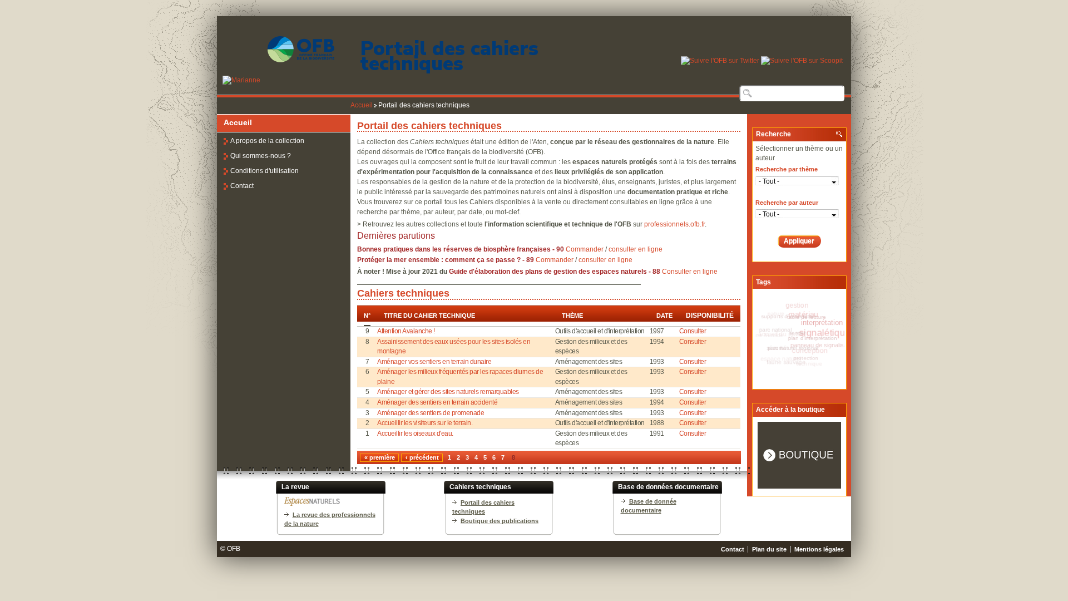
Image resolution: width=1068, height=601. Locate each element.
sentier (803, 330)
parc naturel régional (797, 345)
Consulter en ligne (690, 271)
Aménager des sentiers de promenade (430, 413)
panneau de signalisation (824, 348)
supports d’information (793, 315)
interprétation (825, 324)
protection (806, 358)
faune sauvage (785, 359)
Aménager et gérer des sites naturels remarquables (448, 392)
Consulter (692, 331)
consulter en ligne (635, 249)
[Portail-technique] (275, 80)
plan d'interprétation (818, 338)
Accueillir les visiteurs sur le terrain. (424, 423)
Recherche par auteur (786, 202)
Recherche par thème (786, 169)
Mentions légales (819, 549)
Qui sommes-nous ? (260, 156)
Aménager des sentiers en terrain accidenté (437, 402)
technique (804, 366)
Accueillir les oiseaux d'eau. (415, 433)
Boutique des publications (499, 521)
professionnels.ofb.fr (674, 224)
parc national (780, 327)
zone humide (767, 334)
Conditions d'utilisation (264, 171)
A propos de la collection (267, 141)
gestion (797, 305)
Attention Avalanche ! (406, 331)
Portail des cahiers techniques (449, 56)
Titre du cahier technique (429, 315)
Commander (585, 249)
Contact (242, 186)
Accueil (361, 105)
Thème (572, 315)
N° (367, 316)
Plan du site (769, 549)
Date (664, 315)
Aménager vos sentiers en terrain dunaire (434, 362)
